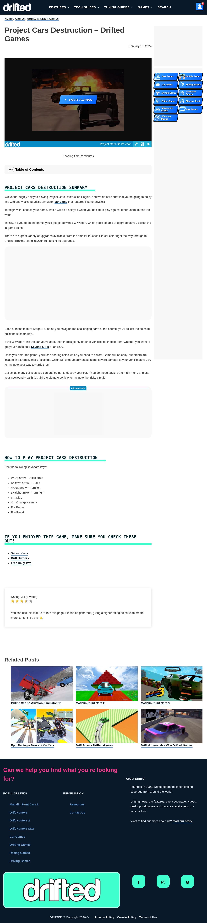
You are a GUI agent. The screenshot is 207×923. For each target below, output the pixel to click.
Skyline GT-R (40, 346)
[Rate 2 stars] (17, 601)
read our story (182, 821)
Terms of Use (148, 917)
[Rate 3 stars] (21, 601)
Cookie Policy (126, 917)
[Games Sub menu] (152, 7)
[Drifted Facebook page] (139, 883)
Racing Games (20, 853)
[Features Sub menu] (68, 7)
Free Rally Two (21, 563)
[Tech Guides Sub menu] (98, 7)
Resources (77, 804)
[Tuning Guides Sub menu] (132, 7)
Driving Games (20, 861)
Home (9, 18)
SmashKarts (19, 553)
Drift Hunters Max (22, 828)
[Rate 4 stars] (26, 601)
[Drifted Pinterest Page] (187, 883)
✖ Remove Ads (78, 388)
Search (164, 7)
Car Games (17, 836)
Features (57, 7)
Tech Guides (85, 7)
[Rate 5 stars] (30, 601)
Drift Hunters (20, 558)
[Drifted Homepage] (61, 890)
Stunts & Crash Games (43, 18)
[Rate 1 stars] (12, 601)
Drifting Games (20, 844)
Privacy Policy (104, 917)
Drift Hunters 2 (20, 820)
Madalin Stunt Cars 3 (24, 804)
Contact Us (77, 812)
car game (60, 201)
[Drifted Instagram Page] (163, 883)
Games (143, 7)
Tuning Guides (117, 7)
